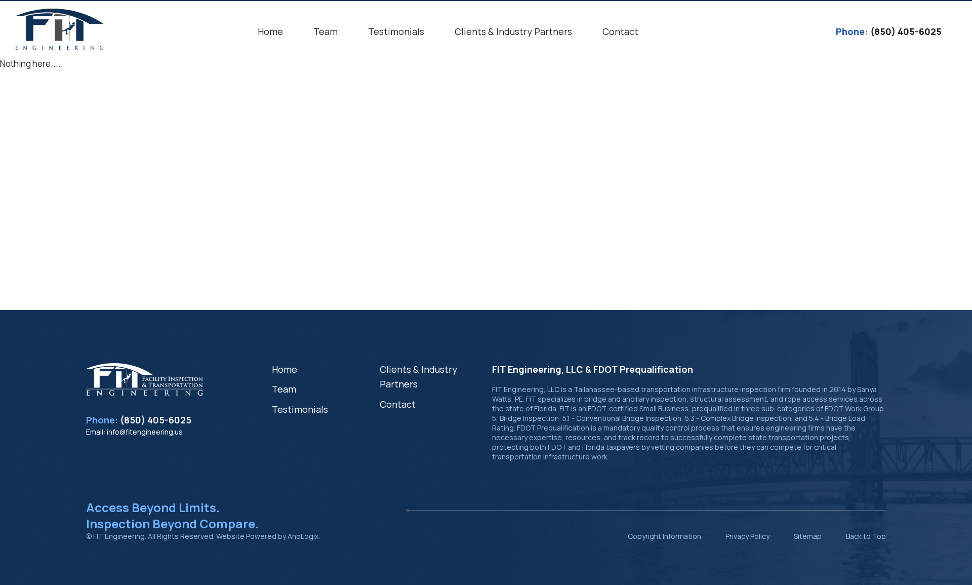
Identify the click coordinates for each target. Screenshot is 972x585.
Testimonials (300, 409)
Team (284, 389)
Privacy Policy (747, 536)
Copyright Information (664, 536)
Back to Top (866, 536)
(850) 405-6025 (155, 420)
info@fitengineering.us (145, 432)
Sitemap (808, 536)
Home (284, 369)
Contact (398, 404)
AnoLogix (303, 536)
